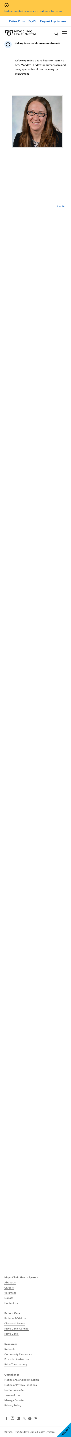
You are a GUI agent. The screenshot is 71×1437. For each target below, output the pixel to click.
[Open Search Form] (56, 33)
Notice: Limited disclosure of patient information (33, 11)
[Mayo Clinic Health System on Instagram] (12, 1419)
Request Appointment (53, 21)
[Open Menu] (64, 33)
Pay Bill (32, 21)
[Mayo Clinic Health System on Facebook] (6, 1418)
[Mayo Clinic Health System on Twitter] (24, 1418)
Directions (62, 206)
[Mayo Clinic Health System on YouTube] (29, 1418)
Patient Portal (17, 21)
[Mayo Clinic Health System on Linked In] (18, 1418)
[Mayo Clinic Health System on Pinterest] (35, 1418)
